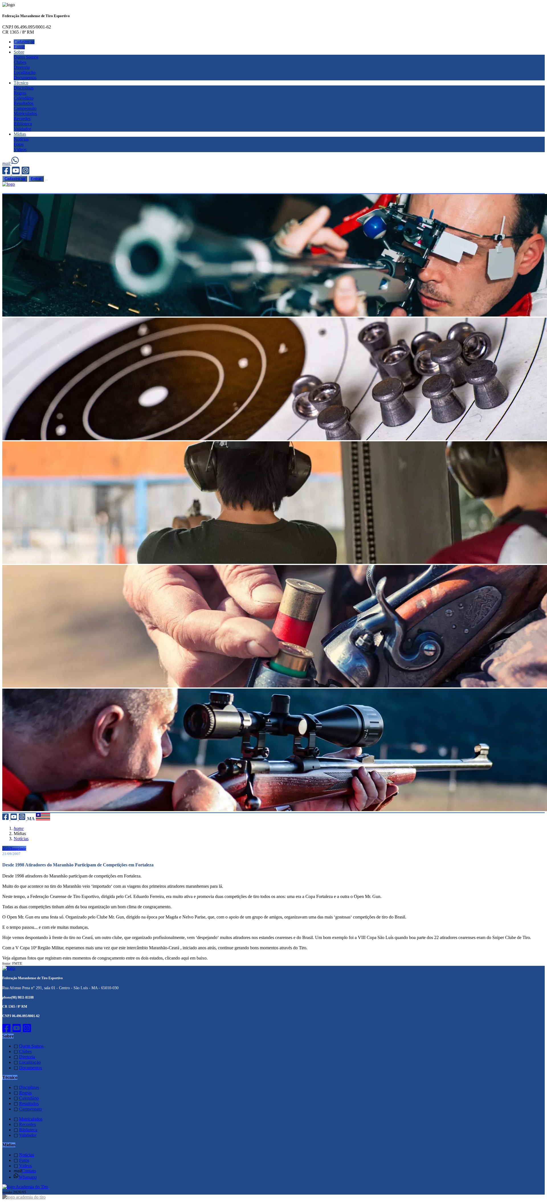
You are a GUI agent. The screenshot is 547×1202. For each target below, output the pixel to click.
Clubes (20, 62)
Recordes (22, 118)
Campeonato (25, 108)
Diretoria (22, 67)
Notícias (21, 139)
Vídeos (20, 149)
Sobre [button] (19, 52)
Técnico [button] (21, 82)
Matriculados (25, 113)
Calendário (23, 98)
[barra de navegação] (46, 180)
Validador (22, 128)
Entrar (19, 46)
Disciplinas (24, 87)
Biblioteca (23, 123)
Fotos (19, 144)
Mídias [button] (20, 134)
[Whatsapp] (15, 163)
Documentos (25, 77)
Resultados (23, 103)
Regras (20, 93)
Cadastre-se (24, 41)
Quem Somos (26, 57)
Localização (24, 72)
